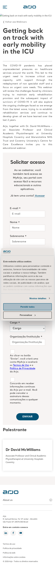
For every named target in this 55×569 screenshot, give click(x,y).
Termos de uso (9, 543)
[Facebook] (13, 533)
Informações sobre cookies (14, 557)
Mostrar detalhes (37, 298)
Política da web (9, 552)
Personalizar (26, 315)
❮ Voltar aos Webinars (15, 21)
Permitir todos (27, 307)
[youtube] (21, 533)
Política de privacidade (12, 548)
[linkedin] (6, 533)
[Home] (10, 493)
